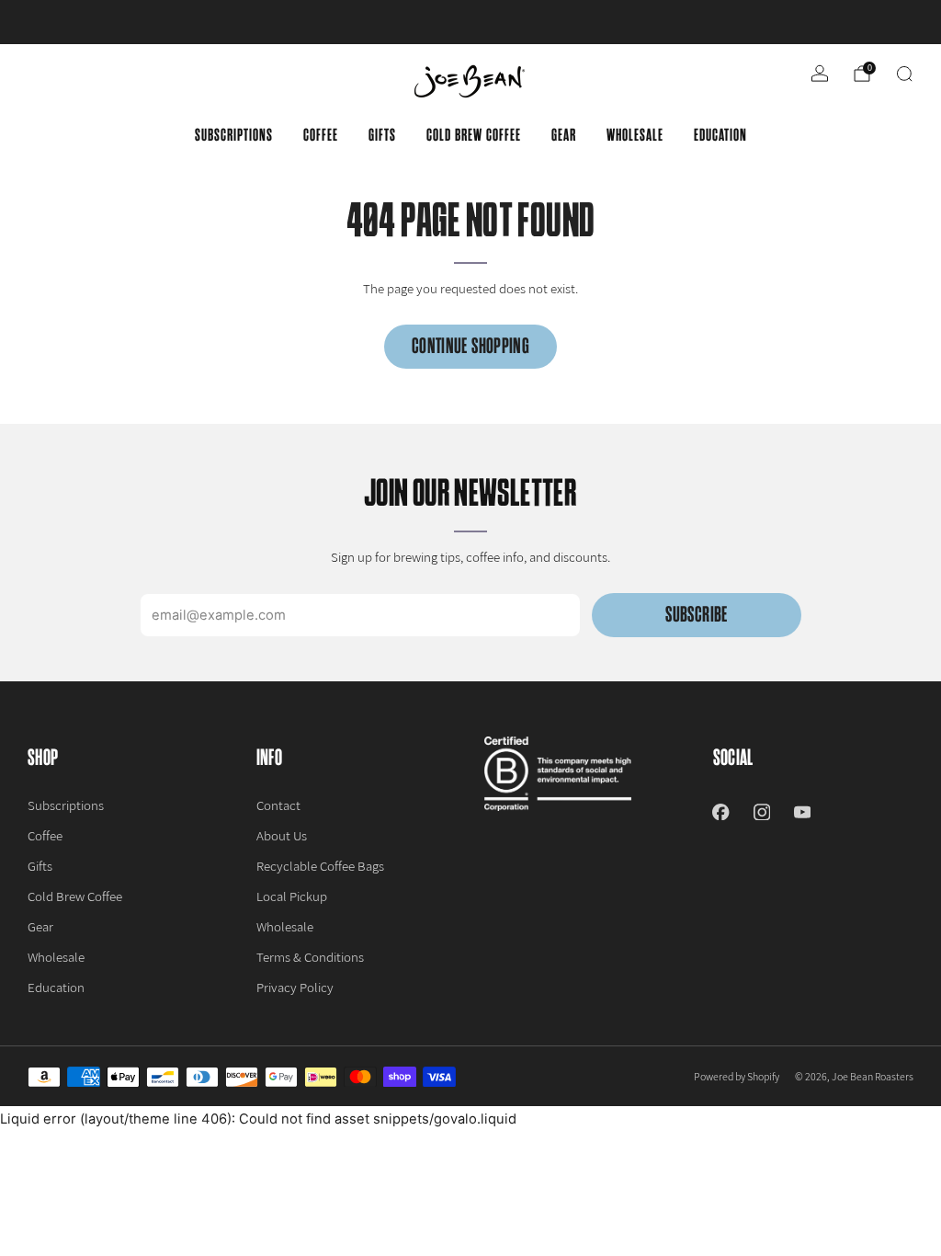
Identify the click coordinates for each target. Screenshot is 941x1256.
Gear (563, 135)
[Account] (820, 73)
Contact (278, 805)
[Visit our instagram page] (762, 812)
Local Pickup (291, 896)
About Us (281, 835)
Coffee (320, 135)
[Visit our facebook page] (720, 812)
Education (720, 135)
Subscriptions (234, 135)
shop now (613, 22)
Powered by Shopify (736, 1076)
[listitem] (470, 22)
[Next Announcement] (882, 22)
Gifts (382, 135)
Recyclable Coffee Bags (320, 865)
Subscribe (696, 614)
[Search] (904, 73)
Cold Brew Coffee (473, 135)
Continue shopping (470, 346)
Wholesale (635, 135)
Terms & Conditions (310, 956)
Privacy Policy (295, 987)
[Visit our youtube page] (802, 812)
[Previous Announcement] (59, 22)
